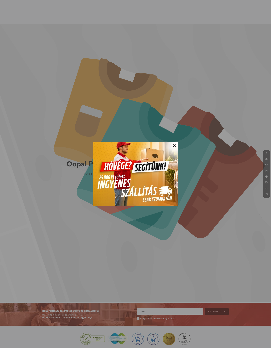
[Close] (174, 145)
